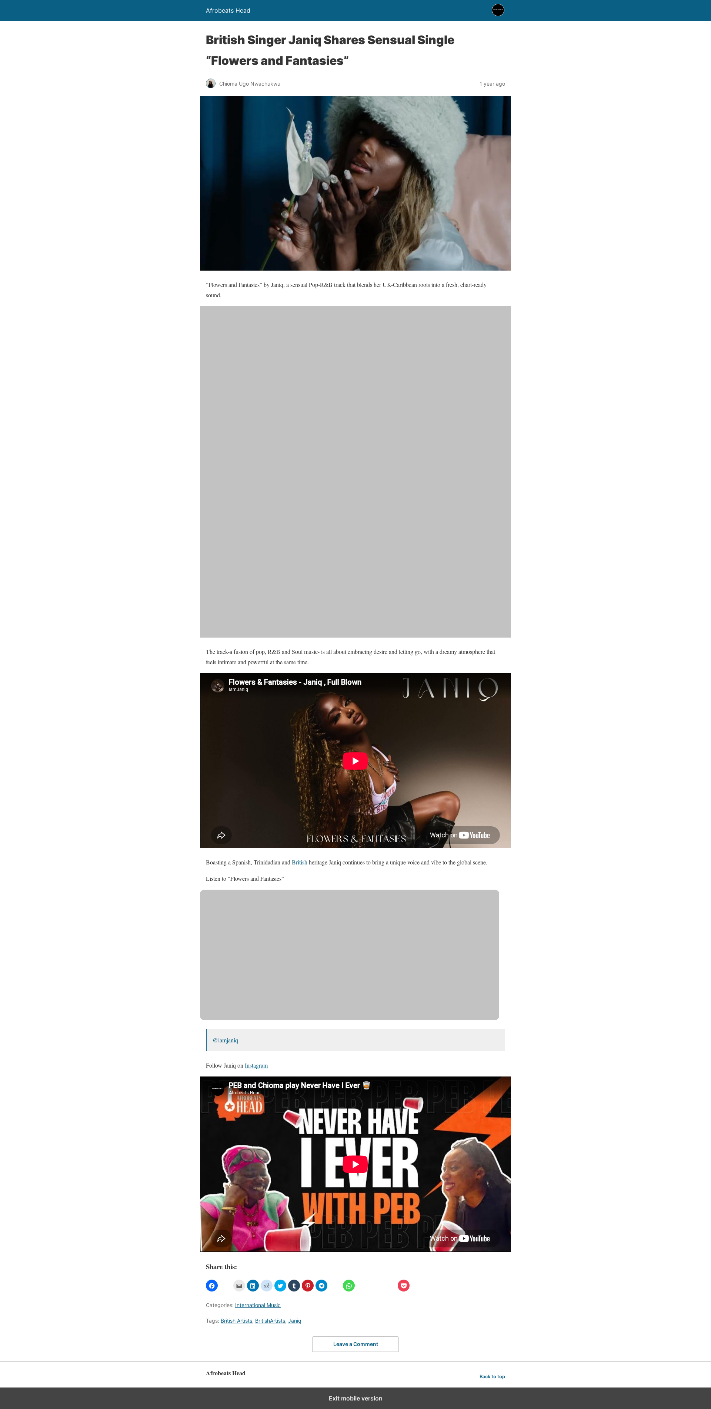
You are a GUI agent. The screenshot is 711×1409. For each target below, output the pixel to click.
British (299, 862)
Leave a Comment (355, 1344)
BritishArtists (270, 1320)
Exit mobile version (356, 1398)
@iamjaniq (225, 1040)
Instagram (256, 1065)
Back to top (492, 1376)
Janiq (294, 1320)
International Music (258, 1305)
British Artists (236, 1320)
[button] (212, 1285)
